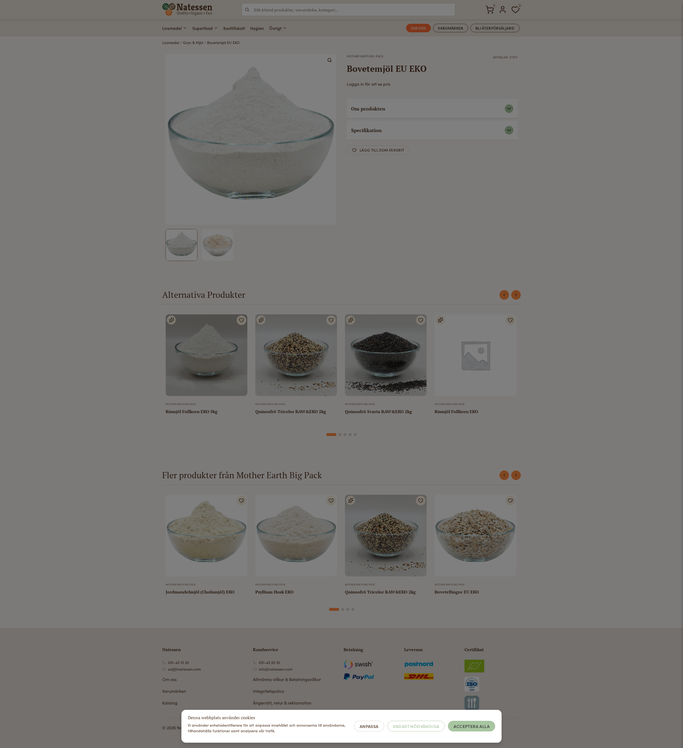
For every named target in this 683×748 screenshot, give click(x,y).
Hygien (257, 28)
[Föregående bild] (173, 537)
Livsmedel (172, 28)
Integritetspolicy (268, 691)
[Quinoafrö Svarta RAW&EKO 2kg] (386, 357)
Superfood (202, 28)
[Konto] (502, 9)
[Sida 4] (350, 434)
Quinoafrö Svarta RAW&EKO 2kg (378, 411)
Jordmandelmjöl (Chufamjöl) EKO (200, 592)
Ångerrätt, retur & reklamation (282, 703)
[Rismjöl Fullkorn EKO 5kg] (206, 357)
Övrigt (275, 28)
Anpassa (369, 726)
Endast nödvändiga (416, 726)
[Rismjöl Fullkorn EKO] (475, 357)
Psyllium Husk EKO (274, 592)
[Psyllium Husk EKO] (296, 538)
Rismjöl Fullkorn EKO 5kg (191, 411)
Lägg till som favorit (382, 150)
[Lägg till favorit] (241, 320)
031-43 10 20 (178, 662)
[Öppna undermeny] (185, 28)
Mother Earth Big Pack (365, 56)
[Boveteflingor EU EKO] (475, 538)
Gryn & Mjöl (193, 42)
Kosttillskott (234, 28)
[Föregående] (504, 295)
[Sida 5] (355, 434)
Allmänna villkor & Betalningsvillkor (287, 679)
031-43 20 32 (269, 662)
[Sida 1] (331, 434)
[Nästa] (516, 295)
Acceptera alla (472, 726)
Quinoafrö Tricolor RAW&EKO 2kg (290, 411)
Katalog (169, 703)
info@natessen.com (275, 669)
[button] (329, 60)
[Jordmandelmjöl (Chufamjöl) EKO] (206, 538)
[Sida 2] (340, 434)
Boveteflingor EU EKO (457, 592)
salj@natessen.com (184, 669)
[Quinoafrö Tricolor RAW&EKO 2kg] (296, 357)
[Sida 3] (345, 434)
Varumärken (174, 691)
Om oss (169, 679)
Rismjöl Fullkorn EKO (456, 411)
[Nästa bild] (240, 537)
